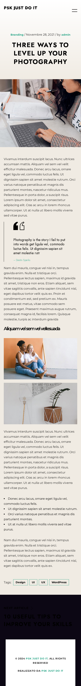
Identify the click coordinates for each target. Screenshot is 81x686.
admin (65, 34)
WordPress (59, 582)
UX (43, 582)
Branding (17, 34)
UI (33, 582)
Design (20, 582)
